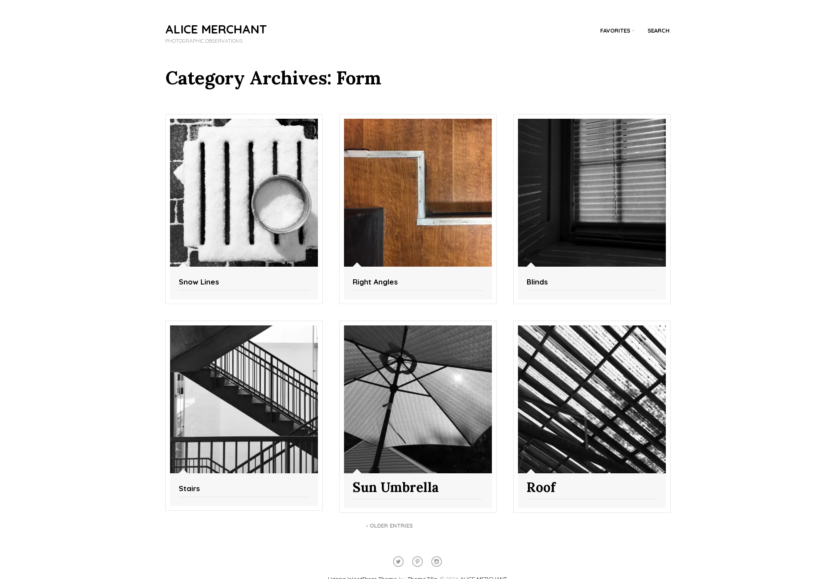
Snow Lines (199, 281)
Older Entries (389, 525)
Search (659, 30)
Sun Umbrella (396, 487)
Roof (541, 487)
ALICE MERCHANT (216, 29)
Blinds (537, 281)
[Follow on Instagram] (436, 561)
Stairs (189, 488)
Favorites (615, 30)
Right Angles (375, 281)
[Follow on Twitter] (398, 561)
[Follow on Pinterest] (417, 561)
